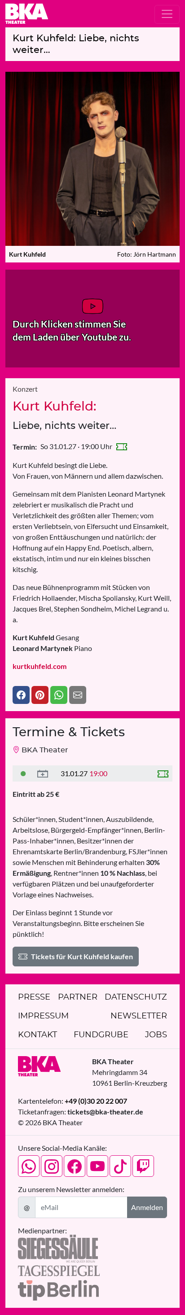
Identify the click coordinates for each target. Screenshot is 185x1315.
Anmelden (147, 1207)
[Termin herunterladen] (42, 773)
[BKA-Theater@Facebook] (74, 1166)
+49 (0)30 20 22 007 (96, 1101)
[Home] (26, 14)
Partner (77, 997)
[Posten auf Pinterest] (39, 695)
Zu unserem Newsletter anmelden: (71, 1189)
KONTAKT (37, 1035)
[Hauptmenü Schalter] (167, 14)
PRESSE (34, 997)
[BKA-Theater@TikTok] (120, 1166)
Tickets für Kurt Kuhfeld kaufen (82, 956)
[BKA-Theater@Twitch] (143, 1166)
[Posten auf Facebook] (21, 695)
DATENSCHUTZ (136, 997)
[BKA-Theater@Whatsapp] (29, 1166)
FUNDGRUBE (101, 1035)
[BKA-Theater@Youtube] (97, 1166)
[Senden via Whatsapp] (58, 695)
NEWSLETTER (138, 1016)
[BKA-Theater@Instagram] (51, 1166)
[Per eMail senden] (77, 695)
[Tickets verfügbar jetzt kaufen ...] (23, 773)
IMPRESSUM (43, 1016)
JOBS (156, 1035)
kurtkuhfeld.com (39, 666)
